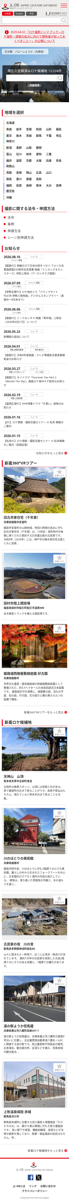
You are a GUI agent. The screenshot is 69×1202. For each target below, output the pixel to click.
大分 (49, 185)
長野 (19, 147)
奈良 (58, 160)
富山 (9, 154)
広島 (39, 172)
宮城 (29, 129)
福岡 (9, 185)
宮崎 (58, 185)
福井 (9, 160)
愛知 (39, 154)
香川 (19, 179)
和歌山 (10, 166)
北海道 (10, 123)
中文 (31, 13)
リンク (33, 1186)
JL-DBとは (19, 1186)
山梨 (29, 147)
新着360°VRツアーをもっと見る (44, 712)
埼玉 (58, 135)
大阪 (39, 160)
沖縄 (9, 197)
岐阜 (29, 154)
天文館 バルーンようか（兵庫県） (25, 51)
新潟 (9, 147)
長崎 (29, 185)
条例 (11, 224)
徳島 (9, 179)
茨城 (29, 135)
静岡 (39, 147)
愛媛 (29, 179)
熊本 (39, 185)
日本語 (8, 13)
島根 (19, 172)
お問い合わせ (48, 1186)
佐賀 (19, 185)
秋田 (39, 129)
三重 (49, 154)
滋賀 (19, 160)
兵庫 (49, 160)
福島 (58, 129)
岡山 (29, 172)
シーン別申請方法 (21, 237)
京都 (29, 160)
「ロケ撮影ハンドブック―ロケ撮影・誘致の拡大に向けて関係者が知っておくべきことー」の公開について (34, 36)
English (19, 13)
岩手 (19, 129)
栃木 (19, 135)
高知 (39, 179)
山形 (49, 129)
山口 (49, 172)
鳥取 (9, 172)
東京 (9, 135)
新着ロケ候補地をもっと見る (46, 1150)
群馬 (39, 135)
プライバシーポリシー (34, 1191)
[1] (63, 20)
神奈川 (10, 141)
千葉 (49, 135)
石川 (19, 154)
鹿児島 (10, 191)
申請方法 (14, 231)
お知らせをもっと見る (50, 453)
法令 (11, 217)
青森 (9, 129)
